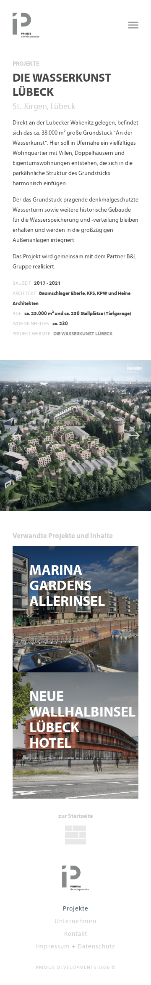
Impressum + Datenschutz (75, 946)
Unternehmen (75, 921)
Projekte (26, 63)
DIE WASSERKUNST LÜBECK (82, 334)
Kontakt (75, 933)
